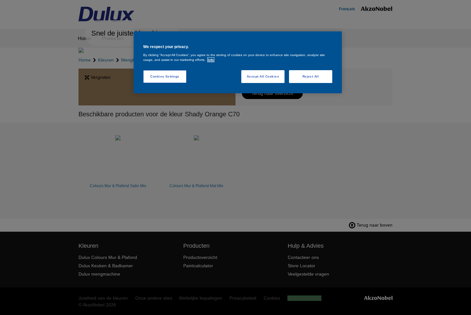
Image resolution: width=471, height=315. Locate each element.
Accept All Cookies (263, 76)
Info (211, 60)
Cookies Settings (164, 76)
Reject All (310, 76)
